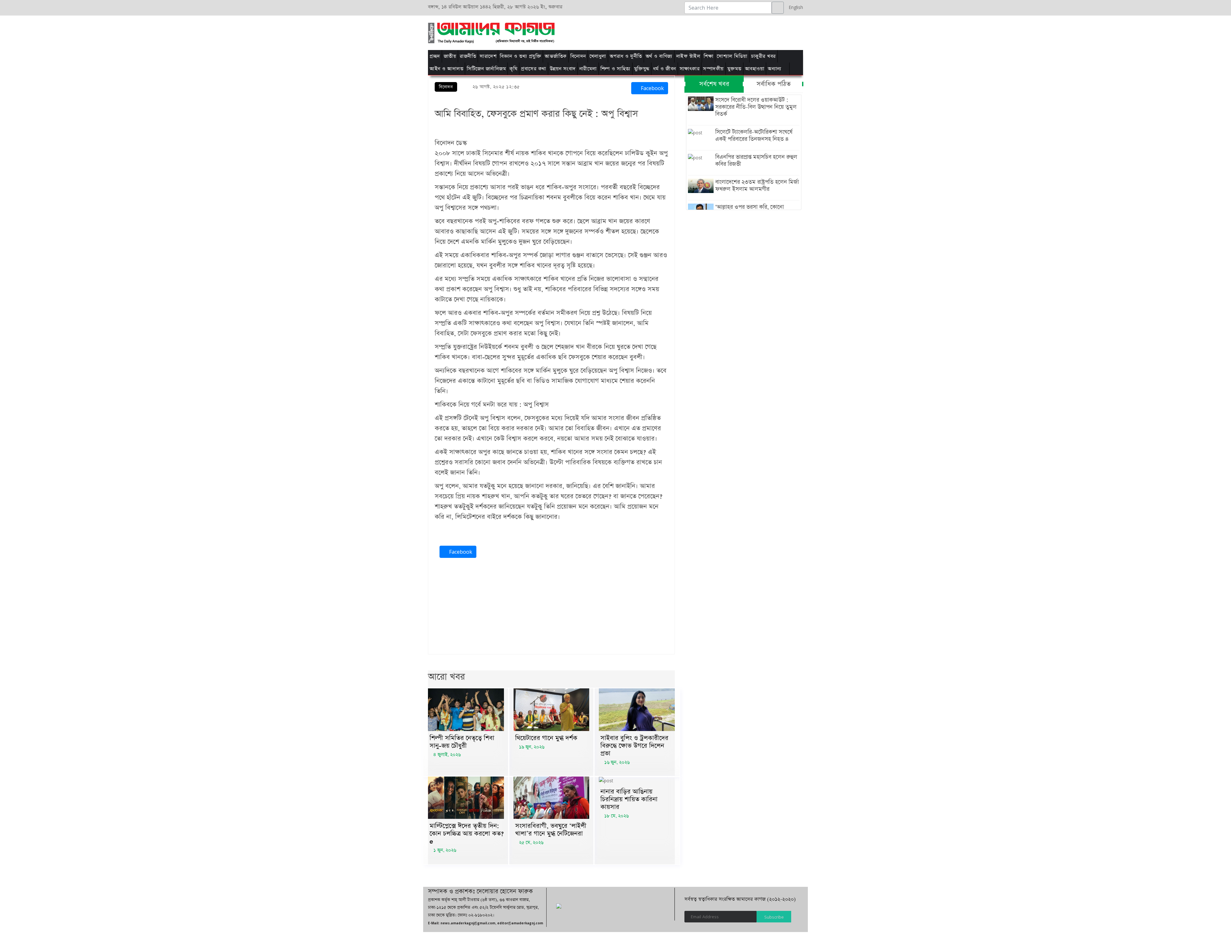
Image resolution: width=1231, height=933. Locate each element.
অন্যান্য (775, 68)
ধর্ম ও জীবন (664, 68)
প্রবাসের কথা (533, 68)
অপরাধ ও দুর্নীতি (626, 56)
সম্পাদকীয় (713, 68)
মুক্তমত (734, 68)
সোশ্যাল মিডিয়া (732, 56)
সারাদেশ (488, 56)
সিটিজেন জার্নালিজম (486, 68)
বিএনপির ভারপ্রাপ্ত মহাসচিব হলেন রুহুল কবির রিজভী (756, 161)
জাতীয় (450, 56)
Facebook (651, 88)
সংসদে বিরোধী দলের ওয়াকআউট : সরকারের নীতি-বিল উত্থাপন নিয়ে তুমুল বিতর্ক (756, 107)
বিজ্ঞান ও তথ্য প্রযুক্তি (520, 56)
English (794, 7)
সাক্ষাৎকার (690, 68)
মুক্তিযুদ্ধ (641, 68)
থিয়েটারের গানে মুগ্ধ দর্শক (546, 738)
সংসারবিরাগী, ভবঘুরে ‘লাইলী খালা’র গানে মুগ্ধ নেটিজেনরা (550, 829)
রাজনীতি (468, 56)
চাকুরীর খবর (763, 56)
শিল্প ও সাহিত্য (615, 68)
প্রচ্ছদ (435, 56)
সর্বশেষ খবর (714, 84)
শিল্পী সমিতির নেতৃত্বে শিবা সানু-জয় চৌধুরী (462, 742)
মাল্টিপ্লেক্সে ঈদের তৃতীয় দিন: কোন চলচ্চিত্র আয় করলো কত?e (467, 833)
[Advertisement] (696, 31)
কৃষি (513, 68)
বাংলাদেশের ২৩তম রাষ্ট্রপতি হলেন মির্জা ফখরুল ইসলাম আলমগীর (757, 186)
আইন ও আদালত (446, 68)
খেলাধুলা (598, 56)
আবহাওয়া (755, 68)
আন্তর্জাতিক (556, 56)
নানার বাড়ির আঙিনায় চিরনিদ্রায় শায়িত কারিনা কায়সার (628, 799)
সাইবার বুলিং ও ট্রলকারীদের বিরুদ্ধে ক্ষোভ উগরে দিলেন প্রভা (634, 745)
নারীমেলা (588, 68)
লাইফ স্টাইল (688, 56)
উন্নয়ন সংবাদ (563, 68)
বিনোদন (578, 56)
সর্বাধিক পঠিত (774, 84)
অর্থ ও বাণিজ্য (659, 56)
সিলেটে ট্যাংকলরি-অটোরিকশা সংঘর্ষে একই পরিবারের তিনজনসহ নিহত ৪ (753, 136)
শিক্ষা (708, 56)
